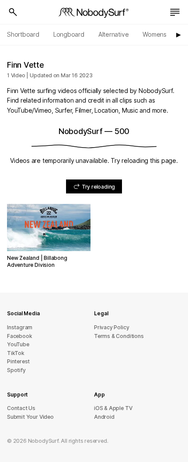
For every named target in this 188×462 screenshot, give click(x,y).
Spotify (16, 370)
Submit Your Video (30, 417)
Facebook (19, 336)
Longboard (68, 34)
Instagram (19, 327)
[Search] (13, 12)
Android (104, 417)
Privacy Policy (111, 327)
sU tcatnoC (21, 408)
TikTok (15, 353)
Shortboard (23, 34)
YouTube (18, 344)
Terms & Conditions (119, 336)
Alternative (113, 34)
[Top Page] (94, 12)
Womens (155, 34)
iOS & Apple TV (113, 408)
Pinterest (18, 361)
